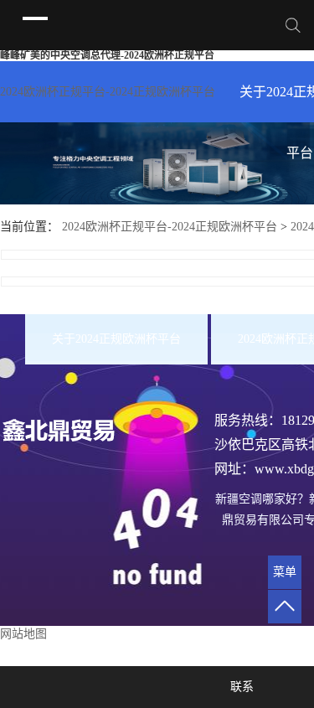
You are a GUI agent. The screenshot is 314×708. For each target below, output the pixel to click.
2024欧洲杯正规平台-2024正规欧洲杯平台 (107, 91)
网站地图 (23, 634)
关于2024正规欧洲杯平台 (116, 339)
